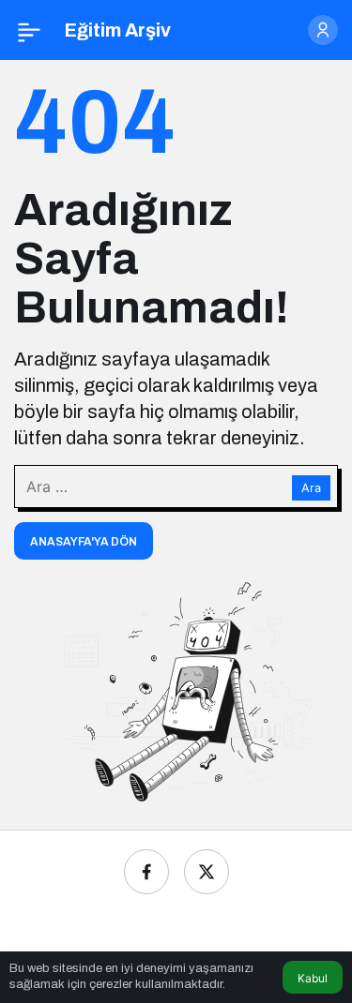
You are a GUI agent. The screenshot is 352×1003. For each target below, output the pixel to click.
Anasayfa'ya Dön (83, 541)
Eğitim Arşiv (117, 30)
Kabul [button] (313, 978)
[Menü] (29, 30)
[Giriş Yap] (323, 30)
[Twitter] (206, 871)
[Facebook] (146, 871)
